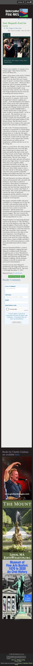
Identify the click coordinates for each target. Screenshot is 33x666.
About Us (13, 659)
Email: (7, 300)
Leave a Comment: (10, 286)
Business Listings (21, 659)
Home (28, 2)
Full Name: (8, 295)
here (17, 454)
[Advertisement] (16, 387)
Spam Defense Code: (10, 305)
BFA (19, 619)
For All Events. (17, 273)
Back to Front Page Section (14, 276)
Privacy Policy (18, 661)
